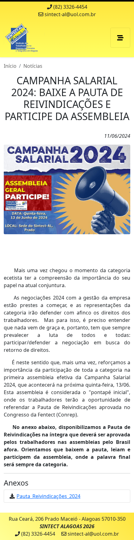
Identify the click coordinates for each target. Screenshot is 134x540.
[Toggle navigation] (120, 38)
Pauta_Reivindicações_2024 (48, 496)
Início (10, 66)
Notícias (32, 66)
